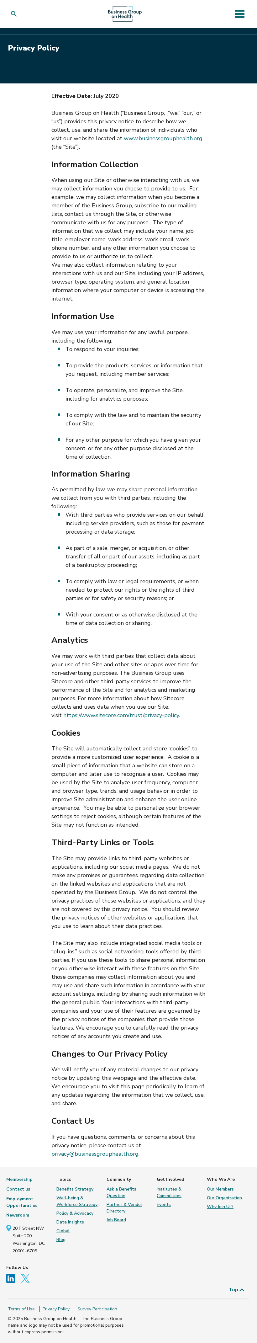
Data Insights (70, 1222)
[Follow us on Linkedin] (13, 1278)
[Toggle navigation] (239, 14)
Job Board (116, 1220)
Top (233, 1289)
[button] (15, 14)
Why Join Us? (220, 1207)
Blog (61, 1240)
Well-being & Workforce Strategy (76, 1201)
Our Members (220, 1189)
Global (63, 1231)
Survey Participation (97, 1309)
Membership (19, 1179)
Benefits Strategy (74, 1189)
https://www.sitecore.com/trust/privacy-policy (121, 715)
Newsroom (17, 1215)
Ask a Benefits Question (121, 1192)
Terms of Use (22, 1309)
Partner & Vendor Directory (124, 1208)
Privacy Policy (57, 1309)
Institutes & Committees (169, 1192)
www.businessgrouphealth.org (163, 138)
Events (164, 1204)
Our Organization (224, 1198)
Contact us (18, 1189)
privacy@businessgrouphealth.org (95, 1154)
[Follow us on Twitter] (27, 1278)
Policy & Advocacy (74, 1213)
